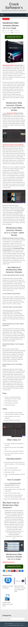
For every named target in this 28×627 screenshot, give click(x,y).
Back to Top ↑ (21, 625)
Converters (5, 32)
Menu (2, 15)
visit (20, 499)
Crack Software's (14, 5)
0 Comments (17, 32)
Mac (10, 32)
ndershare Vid (12, 113)
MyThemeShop (13, 625)
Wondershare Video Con (9, 65)
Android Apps (16, 30)
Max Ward (8, 30)
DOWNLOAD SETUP (14, 37)
